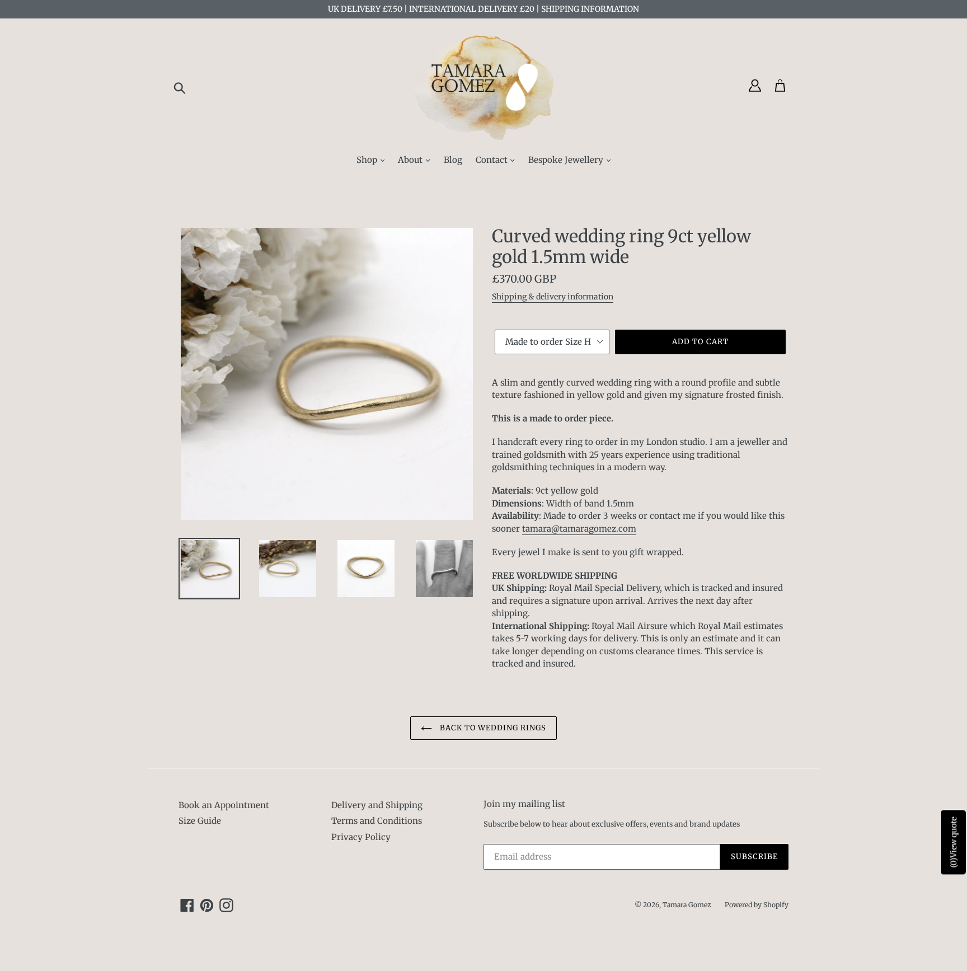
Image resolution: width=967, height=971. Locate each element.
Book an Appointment (224, 805)
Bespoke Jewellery (566, 159)
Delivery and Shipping (377, 805)
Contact (493, 159)
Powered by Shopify (756, 904)
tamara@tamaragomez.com (579, 528)
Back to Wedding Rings (492, 728)
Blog (453, 159)
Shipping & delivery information (552, 297)
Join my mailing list (524, 804)
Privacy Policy (361, 837)
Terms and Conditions (376, 820)
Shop (367, 159)
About (411, 159)
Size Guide (200, 820)
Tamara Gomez (687, 904)
